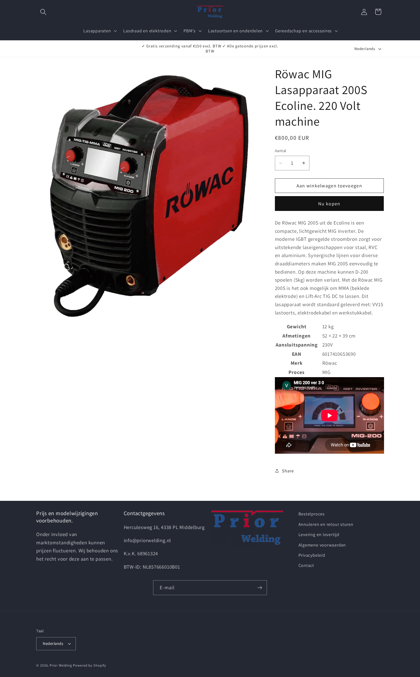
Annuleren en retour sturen (325, 524)
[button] (43, 12)
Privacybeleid (311, 555)
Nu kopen (329, 203)
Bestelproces (311, 514)
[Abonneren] (260, 587)
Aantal (280, 150)
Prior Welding (61, 665)
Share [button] (288, 471)
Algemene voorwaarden (322, 545)
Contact (306, 565)
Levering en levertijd (318, 534)
